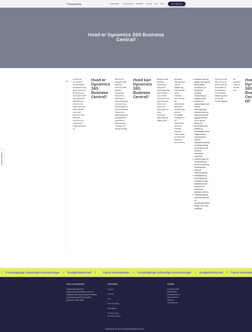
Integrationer (114, 4)
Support (111, 289)
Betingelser (112, 308)
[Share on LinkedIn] (75, 266)
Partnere (149, 4)
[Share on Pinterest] (71, 266)
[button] (2, 157)
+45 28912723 (172, 303)
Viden (162, 4)
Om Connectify (128, 4)
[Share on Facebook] (65, 266)
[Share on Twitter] (68, 266)
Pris (156, 4)
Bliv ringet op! (176, 4)
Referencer (139, 4)
